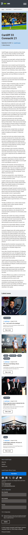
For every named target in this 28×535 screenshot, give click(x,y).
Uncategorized (6, 358)
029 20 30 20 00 (8, 483)
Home (3, 9)
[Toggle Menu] (24, 3)
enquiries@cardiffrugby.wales (9, 486)
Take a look (9, 330)
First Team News (7, 317)
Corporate (6, 355)
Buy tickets (14, 473)
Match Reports (6, 45)
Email (5, 498)
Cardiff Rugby (17, 43)
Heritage (19, 355)
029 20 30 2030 (8, 484)
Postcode (3, 504)
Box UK (21, 529)
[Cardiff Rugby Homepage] (5, 4)
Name (5, 492)
